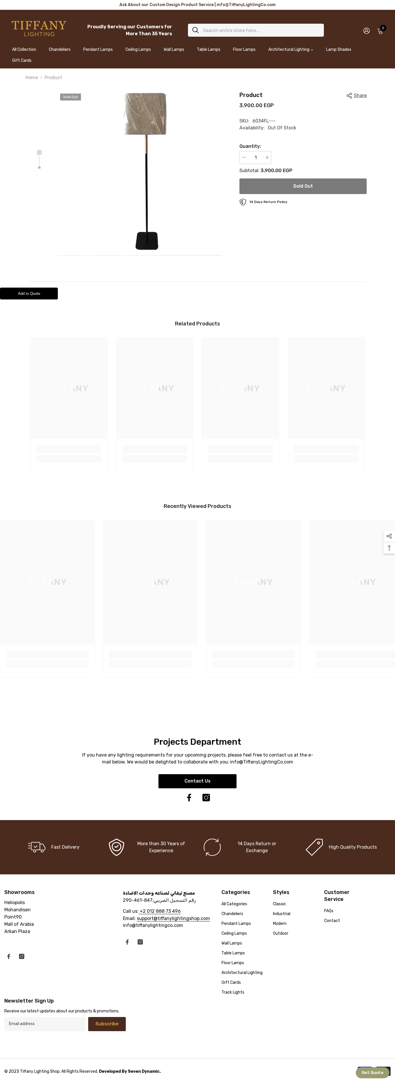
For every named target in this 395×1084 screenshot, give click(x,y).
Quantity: (250, 146)
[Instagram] (206, 797)
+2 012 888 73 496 (160, 911)
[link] (68, 449)
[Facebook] (189, 797)
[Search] (256, 30)
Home (31, 77)
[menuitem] (24, 52)
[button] (372, 1073)
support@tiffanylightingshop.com (173, 918)
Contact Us (197, 781)
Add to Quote (29, 293)
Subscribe (107, 1024)
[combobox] (261, 30)
